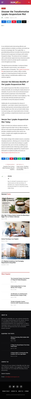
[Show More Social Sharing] (28, 21)
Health (3, 8)
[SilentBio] (15, 2)
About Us (20, 391)
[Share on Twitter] (8, 21)
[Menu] (2, 2)
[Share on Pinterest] (14, 21)
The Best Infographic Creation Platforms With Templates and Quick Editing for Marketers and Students (20, 303)
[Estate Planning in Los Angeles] (15, 229)
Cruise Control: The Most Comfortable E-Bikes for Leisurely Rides (23, 168)
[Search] (29, 2)
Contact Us (14, 391)
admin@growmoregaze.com (12, 376)
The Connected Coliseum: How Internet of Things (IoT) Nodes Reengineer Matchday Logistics (20, 280)
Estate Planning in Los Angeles (9, 239)
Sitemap (27, 391)
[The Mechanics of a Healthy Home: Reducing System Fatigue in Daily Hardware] (5, 295)
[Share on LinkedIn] (19, 21)
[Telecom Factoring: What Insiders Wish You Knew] (5, 339)
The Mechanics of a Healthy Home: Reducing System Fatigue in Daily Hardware (19, 295)
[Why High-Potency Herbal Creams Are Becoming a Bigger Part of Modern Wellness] (15, 205)
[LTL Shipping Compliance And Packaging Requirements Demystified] (15, 251)
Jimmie (7, 17)
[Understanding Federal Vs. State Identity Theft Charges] (5, 288)
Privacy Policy (6, 391)
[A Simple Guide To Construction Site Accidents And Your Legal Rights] (5, 354)
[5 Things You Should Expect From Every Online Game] (5, 347)
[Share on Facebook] (3, 21)
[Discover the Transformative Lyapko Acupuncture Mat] (15, 34)
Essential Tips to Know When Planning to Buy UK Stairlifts (8, 168)
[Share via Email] (24, 21)
